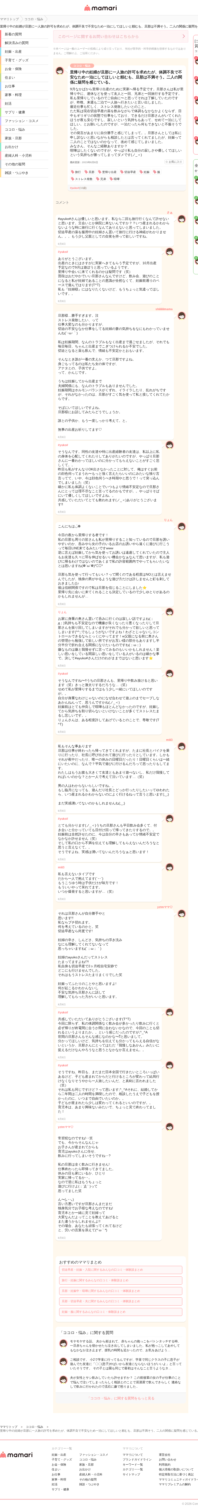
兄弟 (103, 179)
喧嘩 (117, 179)
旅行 (78, 172)
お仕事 (10, 86)
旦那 (91, 172)
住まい (10, 77)
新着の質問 (13, 34)
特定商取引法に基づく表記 (176, 1474)
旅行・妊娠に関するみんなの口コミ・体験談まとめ (95, 1280)
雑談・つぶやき (16, 173)
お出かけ (11, 147)
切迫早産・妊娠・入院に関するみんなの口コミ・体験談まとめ (102, 1269)
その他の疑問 (15, 164)
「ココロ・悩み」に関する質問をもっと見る (121, 1398)
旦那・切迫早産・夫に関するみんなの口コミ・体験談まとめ (101, 1301)
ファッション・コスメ (22, 121)
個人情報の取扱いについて (176, 1469)
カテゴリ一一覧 (133, 1469)
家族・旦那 (13, 138)
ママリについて (133, 1454)
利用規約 (164, 1464)
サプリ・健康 (15, 112)
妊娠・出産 (13, 51)
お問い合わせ (167, 1459)
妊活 (8, 103)
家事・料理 (13, 95)
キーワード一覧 (133, 1464)
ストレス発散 (83, 179)
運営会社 (164, 1454)
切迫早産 (130, 172)
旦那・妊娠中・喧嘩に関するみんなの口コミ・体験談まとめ (101, 1291)
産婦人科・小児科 (18, 155)
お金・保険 (13, 69)
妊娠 (146, 172)
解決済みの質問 (16, 43)
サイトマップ (131, 1474)
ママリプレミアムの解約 (175, 1484)
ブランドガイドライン (137, 1459)
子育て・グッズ (16, 60)
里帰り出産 (109, 172)
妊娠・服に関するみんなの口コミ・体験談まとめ (94, 1311)
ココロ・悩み (15, 129)
